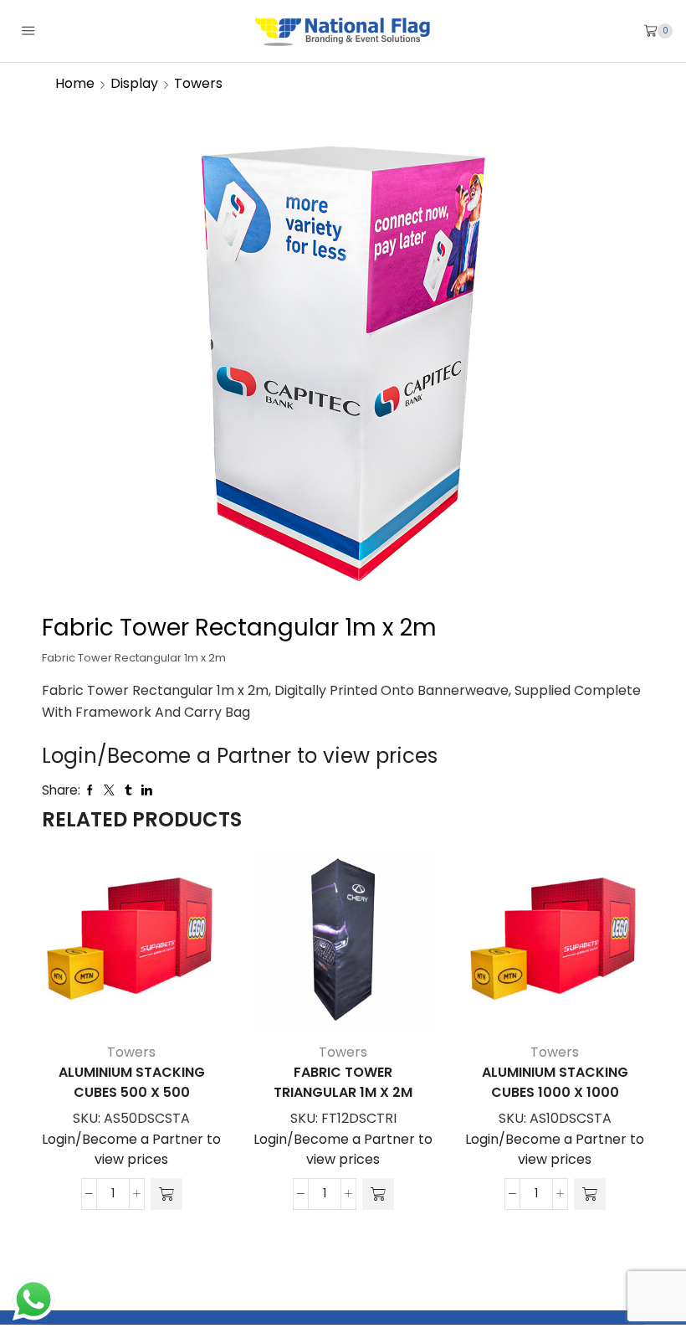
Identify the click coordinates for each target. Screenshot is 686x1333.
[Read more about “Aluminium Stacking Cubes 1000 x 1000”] (590, 1194)
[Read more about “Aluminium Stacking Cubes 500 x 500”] (166, 1194)
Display (134, 83)
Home (75, 83)
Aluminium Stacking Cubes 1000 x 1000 (555, 1082)
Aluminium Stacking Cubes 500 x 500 (132, 1082)
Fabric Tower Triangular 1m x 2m (343, 1082)
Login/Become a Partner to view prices (240, 755)
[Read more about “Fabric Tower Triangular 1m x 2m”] (378, 1194)
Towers (198, 83)
